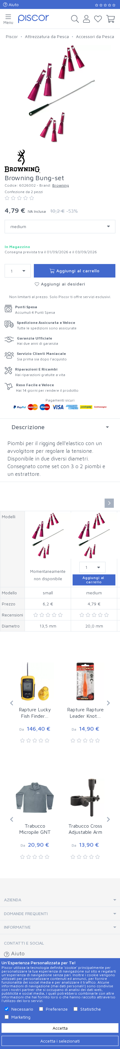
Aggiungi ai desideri (62, 283)
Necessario (22, 1009)
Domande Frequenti (26, 913)
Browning (60, 185)
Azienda (12, 899)
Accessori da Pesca (95, 36)
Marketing (20, 1017)
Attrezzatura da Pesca (47, 36)
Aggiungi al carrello (77, 270)
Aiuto (13, 4)
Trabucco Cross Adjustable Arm (85, 829)
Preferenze (57, 1009)
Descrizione (28, 426)
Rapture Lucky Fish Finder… (35, 713)
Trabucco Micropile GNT (35, 829)
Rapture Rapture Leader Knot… (85, 713)
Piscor (12, 36)
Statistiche (90, 1009)
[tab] (60, 427)
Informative (17, 927)
